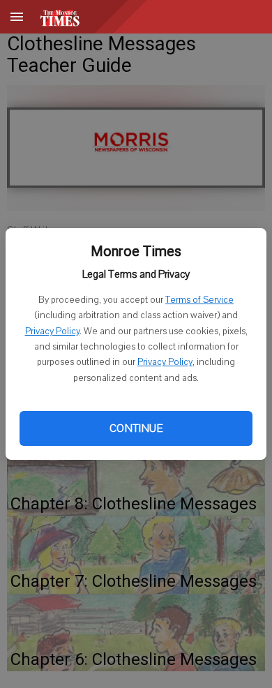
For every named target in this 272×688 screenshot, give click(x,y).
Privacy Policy (52, 331)
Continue (136, 428)
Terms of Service (199, 300)
